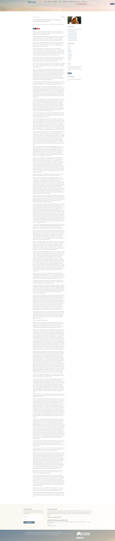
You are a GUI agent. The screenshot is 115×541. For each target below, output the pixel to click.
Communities (55, 1)
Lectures (49, 1)
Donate (75, 1)
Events (45, 1)
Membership (65, 1)
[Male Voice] (56, 24)
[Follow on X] (35, 28)
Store (79, 1)
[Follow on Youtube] (37, 28)
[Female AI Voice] (61, 24)
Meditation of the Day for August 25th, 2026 (57, 520)
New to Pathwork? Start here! (81, 4)
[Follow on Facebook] (33, 28)
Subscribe (29, 522)
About (60, 1)
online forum (69, 510)
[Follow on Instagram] (39, 28)
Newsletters (71, 1)
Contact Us (84, 1)
